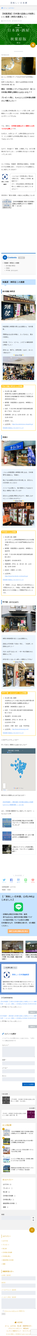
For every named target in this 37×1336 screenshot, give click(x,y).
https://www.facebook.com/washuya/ (16, 576)
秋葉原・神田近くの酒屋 (11, 263)
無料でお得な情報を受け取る (18, 931)
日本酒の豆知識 (9, 1195)
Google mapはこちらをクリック (13, 428)
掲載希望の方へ (27, 1326)
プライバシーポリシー (11, 1311)
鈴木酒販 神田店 (10, 265)
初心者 (6, 1192)
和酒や (8, 268)
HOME (20, 1322)
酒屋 (9, 890)
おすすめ (13, 887)
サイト (4, 1076)
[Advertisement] (18, 230)
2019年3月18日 (32, 1004)
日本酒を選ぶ (8, 1199)
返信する (33, 1012)
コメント (5, 1045)
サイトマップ (27, 1331)
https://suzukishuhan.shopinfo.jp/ (22, 424)
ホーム (7, 1326)
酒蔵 (5, 1207)
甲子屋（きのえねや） (12, 270)
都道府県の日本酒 (10, 1203)
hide (21, 257)
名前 (4, 1060)
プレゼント (7, 1188)
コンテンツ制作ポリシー (13, 1331)
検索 (2, 1214)
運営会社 (26, 1328)
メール (4, 1068)
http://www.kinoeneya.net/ (20, 729)
